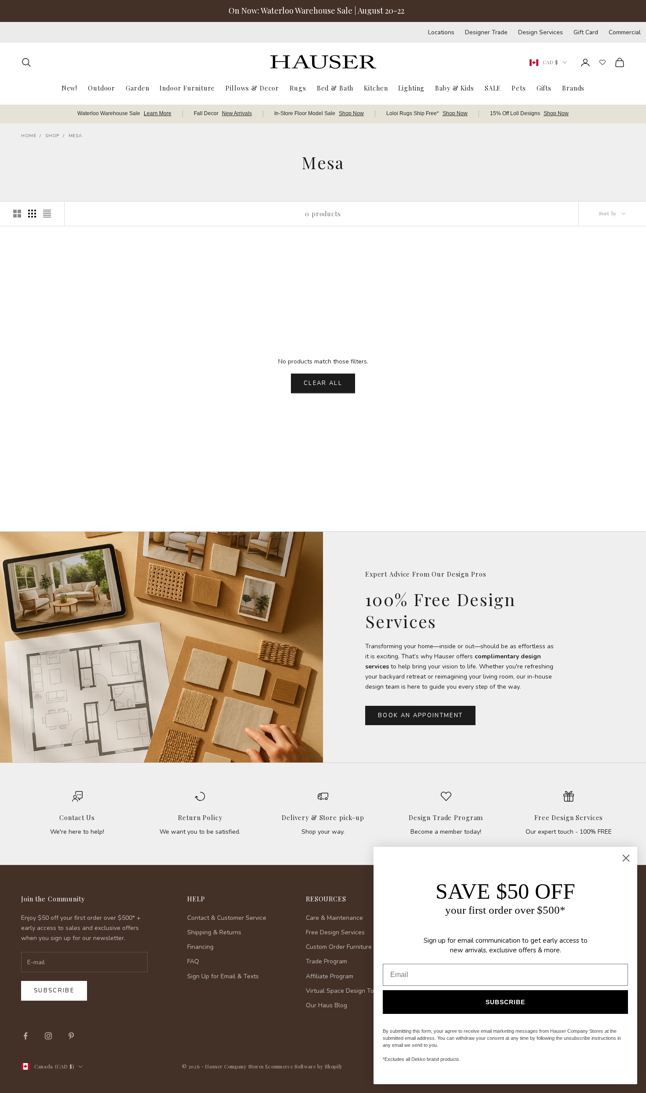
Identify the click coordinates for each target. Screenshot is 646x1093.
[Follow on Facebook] (25, 1035)
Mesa (75, 136)
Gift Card (585, 32)
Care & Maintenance (334, 918)
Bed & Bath (335, 87)
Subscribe (54, 991)
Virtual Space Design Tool (342, 991)
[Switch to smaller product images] (32, 213)
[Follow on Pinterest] (71, 1035)
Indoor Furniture (187, 87)
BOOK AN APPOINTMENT (420, 715)
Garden (137, 87)
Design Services (540, 32)
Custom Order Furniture (339, 947)
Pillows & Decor (252, 87)
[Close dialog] (626, 858)
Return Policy (200, 817)
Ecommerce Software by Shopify (304, 1066)
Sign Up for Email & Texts (223, 976)
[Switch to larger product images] (17, 213)
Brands (573, 87)
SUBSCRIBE (505, 1002)
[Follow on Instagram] (48, 1035)
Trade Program (326, 961)
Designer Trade (486, 32)
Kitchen (376, 87)
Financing (200, 947)
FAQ (193, 961)
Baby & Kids (454, 87)
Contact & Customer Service (226, 918)
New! (69, 87)
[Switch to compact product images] (47, 213)
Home (28, 136)
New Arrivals (237, 113)
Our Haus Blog (326, 1005)
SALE (493, 87)
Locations (441, 32)
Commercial (625, 32)
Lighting (411, 87)
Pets (519, 87)
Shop (52, 136)
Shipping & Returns (214, 932)
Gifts (544, 87)
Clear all (323, 383)
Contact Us (77, 817)
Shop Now (351, 113)
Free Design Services (568, 817)
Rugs (298, 87)
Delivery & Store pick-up (323, 817)
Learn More (157, 113)
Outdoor (101, 87)
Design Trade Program (446, 817)
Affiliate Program (329, 976)
